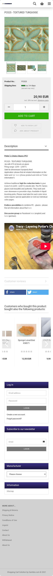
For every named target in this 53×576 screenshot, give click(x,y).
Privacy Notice (8, 515)
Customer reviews (15, 281)
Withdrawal (7, 540)
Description (11, 146)
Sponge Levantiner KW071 (26, 341)
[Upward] (44, 571)
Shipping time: (10, 85)
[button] (15, 292)
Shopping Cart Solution (16, 572)
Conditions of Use (9, 520)
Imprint (5, 525)
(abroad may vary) (27, 88)
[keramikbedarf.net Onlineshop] (6, 3)
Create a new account (16, 414)
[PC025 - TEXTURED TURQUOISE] (26, 39)
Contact (5, 530)
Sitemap (10, 491)
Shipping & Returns (10, 510)
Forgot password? (14, 419)
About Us (6, 535)
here (17, 175)
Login (26, 408)
